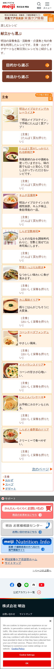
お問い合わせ (8, 613)
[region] (27, 643)
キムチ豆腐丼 (27, 195)
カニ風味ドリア (28, 299)
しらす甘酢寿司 (28, 231)
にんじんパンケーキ (31, 397)
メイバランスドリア (31, 364)
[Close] (50, 621)
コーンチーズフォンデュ (34, 332)
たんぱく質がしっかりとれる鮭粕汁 (34, 150)
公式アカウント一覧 (24, 592)
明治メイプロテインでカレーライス (34, 110)
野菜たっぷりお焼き (31, 267)
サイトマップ (26, 613)
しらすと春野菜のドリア (34, 429)
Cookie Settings (27, 655)
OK (27, 663)
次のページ (40, 469)
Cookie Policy (18, 649)
